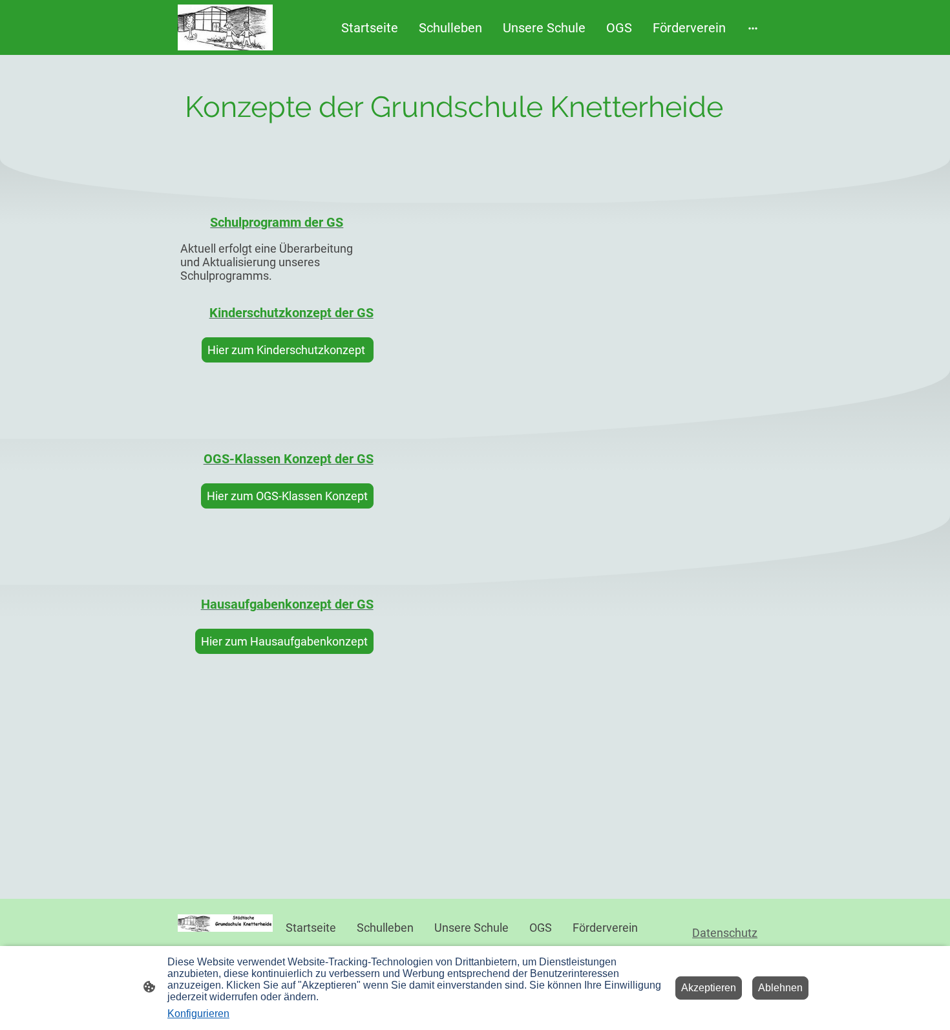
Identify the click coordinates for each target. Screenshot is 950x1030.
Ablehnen (780, 987)
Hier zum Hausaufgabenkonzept (284, 641)
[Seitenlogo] (225, 27)
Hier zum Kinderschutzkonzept (287, 350)
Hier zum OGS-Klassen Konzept (287, 496)
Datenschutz (724, 933)
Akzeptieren (708, 987)
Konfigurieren (198, 1013)
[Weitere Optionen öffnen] (753, 27)
